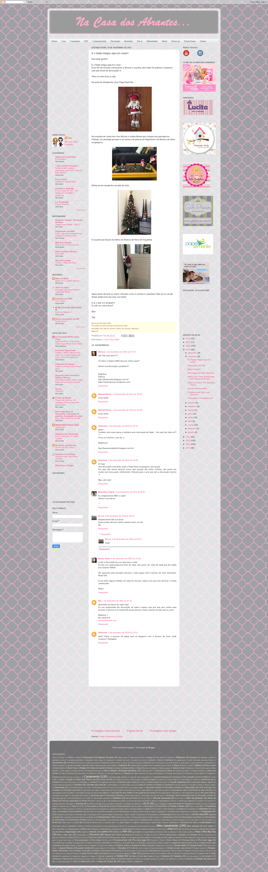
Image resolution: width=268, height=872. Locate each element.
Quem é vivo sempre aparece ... (68, 281)
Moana (95, 829)
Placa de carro (81, 837)
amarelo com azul (123, 760)
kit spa (177, 814)
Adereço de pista (105, 757)
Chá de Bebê (203, 777)
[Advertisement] (134, 707)
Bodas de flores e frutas (132, 768)
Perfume (138, 835)
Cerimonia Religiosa (161, 777)
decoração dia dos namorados (168, 793)
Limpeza (144, 820)
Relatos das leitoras (157, 848)
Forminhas (211, 806)
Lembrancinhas (103, 817)
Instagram (60, 814)
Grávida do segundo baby (65, 182)
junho (191, 417)
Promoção (140, 843)
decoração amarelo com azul (104, 787)
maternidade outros (59, 826)
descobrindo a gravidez (102, 798)
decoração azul (122, 787)
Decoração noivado (205, 795)
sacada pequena (123, 853)
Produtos (89, 843)
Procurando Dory (58, 843)
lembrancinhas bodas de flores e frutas (145, 817)
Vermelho (189, 859)
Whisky (129, 861)
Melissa (81, 826)
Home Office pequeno (122, 811)
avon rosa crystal (157, 763)
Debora (101, 352)
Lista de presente (179, 820)
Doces (174, 801)
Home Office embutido (104, 811)
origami (84, 832)
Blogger (151, 748)
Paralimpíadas (81, 835)
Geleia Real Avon (169, 809)
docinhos (200, 801)
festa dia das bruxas (107, 806)
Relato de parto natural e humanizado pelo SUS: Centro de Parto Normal (68, 170)
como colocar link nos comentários (75, 782)
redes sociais (143, 848)
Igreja (153, 811)
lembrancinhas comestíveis (191, 817)
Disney (84, 801)
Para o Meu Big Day (205, 831)
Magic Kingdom (125, 822)
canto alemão (199, 773)
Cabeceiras (159, 771)
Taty (70, 138)
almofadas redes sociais (94, 760)
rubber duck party (100, 853)
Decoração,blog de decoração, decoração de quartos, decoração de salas (68, 414)
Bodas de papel (165, 768)
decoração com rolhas (91, 790)
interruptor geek (81, 814)
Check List (90, 779)
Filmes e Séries (177, 806)
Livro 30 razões (193, 820)
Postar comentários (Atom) (111, 736)
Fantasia (188, 804)
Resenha (117, 851)
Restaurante (165, 851)
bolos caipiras (65, 771)
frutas (79, 809)
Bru (100, 601)
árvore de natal (128, 763)
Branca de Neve (78, 771)
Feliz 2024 (59, 254)
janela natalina (108, 814)
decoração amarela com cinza (80, 787)
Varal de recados (125, 859)
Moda (164, 41)
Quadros (58, 845)
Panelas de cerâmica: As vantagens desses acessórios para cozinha (67, 402)
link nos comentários (162, 820)
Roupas (76, 853)
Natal (117, 340)
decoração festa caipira (60, 795)
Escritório (90, 804)
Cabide (169, 771)
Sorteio (120, 856)
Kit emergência (153, 814)
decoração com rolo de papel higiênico (138, 790)
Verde (181, 859)
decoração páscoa (58, 798)
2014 (188, 437)
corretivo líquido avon (127, 785)
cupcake (168, 785)
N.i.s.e (101, 516)
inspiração (161, 811)
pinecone (210, 835)
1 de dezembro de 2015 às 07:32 (120, 352)
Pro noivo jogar (205, 840)
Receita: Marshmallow (197, 388)
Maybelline (72, 826)
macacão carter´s (110, 822)
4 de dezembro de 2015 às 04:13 (119, 516)
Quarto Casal (196, 845)
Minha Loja (85, 829)
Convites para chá (95, 785)
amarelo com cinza (139, 760)
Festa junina (149, 806)
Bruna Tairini (104, 559)
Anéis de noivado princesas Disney (200, 760)
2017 (188, 342)
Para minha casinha (185, 832)
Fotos (58, 809)
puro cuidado (157, 843)
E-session (209, 801)
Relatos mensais (199, 848)
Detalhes (117, 798)
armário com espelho (92, 763)
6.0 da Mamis (60, 159)
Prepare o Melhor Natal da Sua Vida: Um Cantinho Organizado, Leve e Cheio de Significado (68, 355)
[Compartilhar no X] (127, 335)
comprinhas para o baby (127, 782)
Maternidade (152, 41)
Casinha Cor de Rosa (65, 454)
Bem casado (211, 765)
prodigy (69, 843)
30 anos (61, 757)
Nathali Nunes (105, 394)
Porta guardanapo (81, 840)
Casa (63, 41)
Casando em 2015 (63, 299)
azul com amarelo (172, 763)
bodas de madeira (150, 768)
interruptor (69, 814)
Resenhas (128, 41)
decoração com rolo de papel (112, 790)
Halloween (203, 809)
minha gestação (73, 829)
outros (104, 831)
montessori (115, 829)
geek (147, 809)
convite (164, 782)
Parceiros (94, 834)
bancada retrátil (88, 765)
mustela (136, 829)
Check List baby (106, 780)
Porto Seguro (97, 840)
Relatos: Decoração (83, 851)
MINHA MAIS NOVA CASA (67, 425)
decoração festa (207, 793)
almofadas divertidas (76, 760)
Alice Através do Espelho (164, 757)
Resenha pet (142, 851)
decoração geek (97, 795)
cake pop (100, 773)
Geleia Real (156, 809)
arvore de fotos (115, 763)
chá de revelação (66, 780)
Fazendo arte (64, 806)
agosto (191, 410)
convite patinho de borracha (61, 785)
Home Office (90, 811)
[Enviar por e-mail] (122, 335)
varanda (137, 859)
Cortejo (140, 785)
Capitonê (210, 773)
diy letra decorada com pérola (139, 801)
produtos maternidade (102, 843)
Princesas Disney (188, 840)
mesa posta (144, 826)
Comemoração (185, 779)
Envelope (70, 804)
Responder (103, 386)
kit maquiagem (166, 814)
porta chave (200, 837)
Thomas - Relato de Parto (65, 263)
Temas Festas (190, 41)
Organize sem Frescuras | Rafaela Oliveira (67, 376)
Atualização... (60, 427)
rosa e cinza (66, 853)
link (151, 820)
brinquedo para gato (94, 771)
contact (141, 782)
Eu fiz (146, 803)
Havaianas (63, 812)
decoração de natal (179, 790)
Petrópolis (193, 835)
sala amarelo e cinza (164, 853)
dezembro (193, 353)
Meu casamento (167, 825)
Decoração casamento (173, 787)
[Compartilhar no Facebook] (130, 335)
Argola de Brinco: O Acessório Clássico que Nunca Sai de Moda (68, 342)
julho (190, 414)
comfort (195, 779)
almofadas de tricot (59, 760)
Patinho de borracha (124, 835)
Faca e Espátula (160, 804)
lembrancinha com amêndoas (84, 817)
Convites (78, 785)
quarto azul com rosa (164, 845)
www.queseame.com (107, 620)
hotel (134, 811)
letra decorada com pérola (118, 820)
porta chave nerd (65, 840)
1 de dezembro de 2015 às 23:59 (127, 394)
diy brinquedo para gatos (117, 801)
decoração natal (172, 795)
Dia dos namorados (162, 798)
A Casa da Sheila (63, 398)
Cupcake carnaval (180, 785)
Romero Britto (198, 851)
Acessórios (88, 757)
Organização (70, 832)
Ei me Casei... (61, 179)
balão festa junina (58, 765)
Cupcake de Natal (196, 785)
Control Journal (153, 782)
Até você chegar (63, 260)
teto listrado (206, 856)
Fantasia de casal (201, 804)
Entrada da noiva (58, 804)
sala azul (177, 853)
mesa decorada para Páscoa (114, 826)
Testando (177, 856)
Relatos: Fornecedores (102, 851)
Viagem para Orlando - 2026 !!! (67, 225)
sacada (112, 853)
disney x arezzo (95, 801)
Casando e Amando (64, 188)
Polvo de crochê (95, 837)
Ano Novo (71, 763)
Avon (146, 763)
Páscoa (108, 835)
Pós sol (107, 840)
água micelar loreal (137, 757)
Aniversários (57, 763)
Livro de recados (207, 820)
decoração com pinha (72, 790)
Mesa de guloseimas (94, 826)
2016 (188, 346)
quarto (151, 845)
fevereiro (192, 428)
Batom (184, 765)
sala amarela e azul (147, 853)
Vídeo (75, 861)
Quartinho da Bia (122, 845)
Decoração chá (192, 787)
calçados (127, 773)
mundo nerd (126, 829)
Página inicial (135, 730)
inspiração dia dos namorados (178, 811)
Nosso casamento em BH (67, 319)
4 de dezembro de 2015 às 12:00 (126, 559)
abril (190, 421)
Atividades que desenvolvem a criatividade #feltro (67, 291)
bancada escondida (73, 765)
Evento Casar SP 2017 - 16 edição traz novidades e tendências (66, 193)
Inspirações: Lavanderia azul (200, 398)
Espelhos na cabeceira (133, 804)
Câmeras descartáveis (174, 773)
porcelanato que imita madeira (139, 837)
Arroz (104, 763)
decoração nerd (188, 795)
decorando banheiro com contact (79, 798)
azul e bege (185, 763)
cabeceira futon (147, 771)
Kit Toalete (185, 814)
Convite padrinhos (178, 782)
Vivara (100, 861)
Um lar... (59, 389)
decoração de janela (161, 790)
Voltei (123, 861)
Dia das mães (145, 798)
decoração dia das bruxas (145, 793)
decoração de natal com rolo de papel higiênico (92, 793)
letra (91, 820)
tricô (93, 859)
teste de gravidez (192, 856)
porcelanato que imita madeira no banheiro (167, 837)
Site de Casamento (106, 856)
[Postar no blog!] (125, 335)
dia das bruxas (131, 798)
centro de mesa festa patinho (140, 777)
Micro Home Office (58, 829)
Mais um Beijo (62, 279)
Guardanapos (191, 809)
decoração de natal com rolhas (63, 793)
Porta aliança (189, 837)
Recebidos (111, 848)
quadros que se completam (87, 845)
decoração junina (133, 795)
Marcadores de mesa (188, 822)
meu (152, 826)
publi (148, 843)
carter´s (78, 777)
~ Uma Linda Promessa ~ (67, 166)
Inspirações (195, 811)
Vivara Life (111, 861)
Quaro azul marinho (106, 845)
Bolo (197, 768)
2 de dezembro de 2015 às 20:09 (123, 460)
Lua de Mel (78, 822)
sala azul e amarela (189, 853)
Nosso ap (175, 41)
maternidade (205, 822)
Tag (157, 856)
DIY (86, 41)
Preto (161, 840)
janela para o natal (121, 814)
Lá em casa (108, 340)
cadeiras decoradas (182, 771)
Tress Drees (60, 301)
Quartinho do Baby (139, 845)
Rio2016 (188, 851)
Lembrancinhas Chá (170, 817)
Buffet (106, 771)
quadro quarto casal (208, 843)
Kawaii (133, 814)
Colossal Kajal (171, 779)
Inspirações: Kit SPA (196, 366)
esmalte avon (100, 804)
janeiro (191, 432)
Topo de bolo (68, 859)
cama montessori (140, 773)
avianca (138, 763)
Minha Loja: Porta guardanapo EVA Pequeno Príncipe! (201, 378)
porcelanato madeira (119, 837)
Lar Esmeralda (62, 202)
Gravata (181, 809)
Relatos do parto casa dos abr (179, 848)
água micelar (123, 757)
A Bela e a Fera (74, 757)
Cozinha (149, 785)
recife (133, 848)
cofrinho (161, 779)
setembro (192, 406)
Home (54, 41)
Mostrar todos (80, 210)
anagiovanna (180, 760)
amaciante (110, 760)
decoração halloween (115, 795)
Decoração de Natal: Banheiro (201, 373)
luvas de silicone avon (93, 822)
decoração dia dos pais (190, 793)
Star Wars (133, 856)
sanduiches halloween (80, 856)
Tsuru (100, 859)
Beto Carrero (60, 768)
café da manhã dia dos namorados (74, 773)
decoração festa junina (80, 795)
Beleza (198, 765)
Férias (74, 806)
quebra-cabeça (100, 848)
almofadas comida (207, 757)
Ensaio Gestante (62, 204)
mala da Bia (156, 822)
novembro (193, 356)
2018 (188, 339)
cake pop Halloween (114, 773)
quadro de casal (178, 843)
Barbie (176, 765)
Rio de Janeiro (177, 851)
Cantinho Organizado (65, 350)
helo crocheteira (76, 812)
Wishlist (137, 861)
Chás (78, 779)
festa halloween (124, 806)
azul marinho (209, 763)
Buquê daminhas (129, 771)
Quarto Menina (66, 848)
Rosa (208, 851)
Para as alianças (170, 832)
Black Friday (72, 768)
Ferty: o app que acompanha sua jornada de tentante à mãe (68, 234)
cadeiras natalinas (198, 771)
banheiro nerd (147, 765)
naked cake (161, 829)
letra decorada (101, 820)
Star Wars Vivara (146, 856)
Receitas (122, 848)
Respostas (106, 534)
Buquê (114, 771)
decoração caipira (137, 787)
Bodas (83, 768)
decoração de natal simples (121, 793)
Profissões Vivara (129, 843)
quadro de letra (192, 843)
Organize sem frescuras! (66, 434)
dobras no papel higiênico (160, 801)
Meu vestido (208, 826)
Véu (53, 861)
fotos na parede (68, 809)
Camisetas (188, 773)
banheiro (123, 765)
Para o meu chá (64, 835)
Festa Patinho (162, 806)
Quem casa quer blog (65, 157)
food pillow (199, 806)
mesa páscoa (132, 826)
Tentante (165, 856)
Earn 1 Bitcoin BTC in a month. (68, 418)
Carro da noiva (67, 777)
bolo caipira (206, 768)
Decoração (115, 41)
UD (106, 859)
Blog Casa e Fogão (64, 465)
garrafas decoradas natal (118, 809)
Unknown (102, 426)
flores (191, 806)
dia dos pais (179, 798)
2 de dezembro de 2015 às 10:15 (123, 426)
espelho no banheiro (115, 804)
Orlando (92, 832)
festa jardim (137, 806)
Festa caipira (91, 806)
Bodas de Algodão (98, 768)
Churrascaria (135, 779)
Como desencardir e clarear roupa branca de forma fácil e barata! (68, 381)
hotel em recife (144, 811)
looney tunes (66, 822)
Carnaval (55, 777)
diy (105, 801)
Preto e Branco (172, 840)
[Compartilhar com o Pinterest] (133, 335)
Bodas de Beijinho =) (63, 312)
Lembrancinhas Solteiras (77, 820)
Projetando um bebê (65, 231)
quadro (167, 843)
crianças (158, 785)
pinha (71, 837)
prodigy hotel (79, 843)
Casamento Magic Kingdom (117, 777)
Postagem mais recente (105, 730)
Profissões (116, 843)
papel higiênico (137, 832)
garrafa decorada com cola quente (95, 809)
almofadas (193, 757)
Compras (93, 782)
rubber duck (86, 853)
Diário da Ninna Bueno (66, 252)
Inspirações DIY (209, 811)
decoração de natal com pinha (201, 790)
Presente (153, 840)
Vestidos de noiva (204, 859)
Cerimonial (176, 777)
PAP (125, 831)
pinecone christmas (59, 837)
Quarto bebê (180, 845)
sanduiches (66, 856)
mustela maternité (148, 829)
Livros (55, 822)
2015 (188, 350)
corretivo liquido (112, 785)
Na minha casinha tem (65, 445)
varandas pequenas (150, 859)
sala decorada (203, 853)
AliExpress (180, 757)
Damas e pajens (210, 785)
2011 (188, 448)
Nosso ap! (204, 829)
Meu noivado (193, 826)
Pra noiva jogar (139, 840)
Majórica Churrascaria (141, 822)
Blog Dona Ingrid (106, 492)
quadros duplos (69, 845)
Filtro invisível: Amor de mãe (66, 245)
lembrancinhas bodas (122, 817)
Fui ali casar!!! (61, 321)
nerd (180, 829)
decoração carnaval (153, 787)
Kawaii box (141, 814)
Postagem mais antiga (163, 730)
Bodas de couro (114, 768)
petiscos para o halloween (176, 835)
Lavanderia (67, 817)
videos (83, 861)
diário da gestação (194, 798)
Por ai (139, 41)
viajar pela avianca (64, 861)
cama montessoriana (156, 773)
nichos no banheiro (191, 829)
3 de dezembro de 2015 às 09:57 (130, 492)
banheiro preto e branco (163, 765)
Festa (81, 806)
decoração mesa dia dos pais (152, 795)
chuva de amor (149, 780)
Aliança (149, 757)
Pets (202, 835)
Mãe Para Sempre (63, 243)
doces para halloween (187, 801)
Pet (161, 835)
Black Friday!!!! (194, 369)
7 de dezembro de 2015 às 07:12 (117, 601)
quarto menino (84, 848)
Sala (134, 853)
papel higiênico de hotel (153, 832)
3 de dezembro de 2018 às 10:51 (123, 633)
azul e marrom (197, 763)
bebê (191, 765)
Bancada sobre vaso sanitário (106, 765)
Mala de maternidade (170, 822)
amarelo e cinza (155, 760)
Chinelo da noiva (122, 779)
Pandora (116, 832)
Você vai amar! (62, 287)
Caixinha (91, 773)
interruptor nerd (95, 814)
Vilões (93, 861)
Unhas (113, 859)
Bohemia (190, 768)
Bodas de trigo (178, 768)
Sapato (93, 856)
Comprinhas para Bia (107, 782)
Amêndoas (169, 760)
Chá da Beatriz (189, 777)
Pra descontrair (120, 840)
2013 (188, 440)
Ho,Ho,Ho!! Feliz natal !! (65, 447)
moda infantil (104, 829)
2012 (188, 444)
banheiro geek (135, 765)
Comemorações (99, 41)
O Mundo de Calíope (65, 364)
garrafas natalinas (136, 809)
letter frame (134, 820)
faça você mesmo (175, 804)
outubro (192, 403)
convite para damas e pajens (202, 782)
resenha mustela (130, 851)
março (191, 425)
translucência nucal (82, 859)
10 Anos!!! (59, 391)
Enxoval (79, 804)
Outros (203, 41)
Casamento (75, 41)
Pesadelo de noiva (150, 835)
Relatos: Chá (67, 851)
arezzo (80, 763)
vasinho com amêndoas (168, 859)
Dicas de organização (70, 801)
